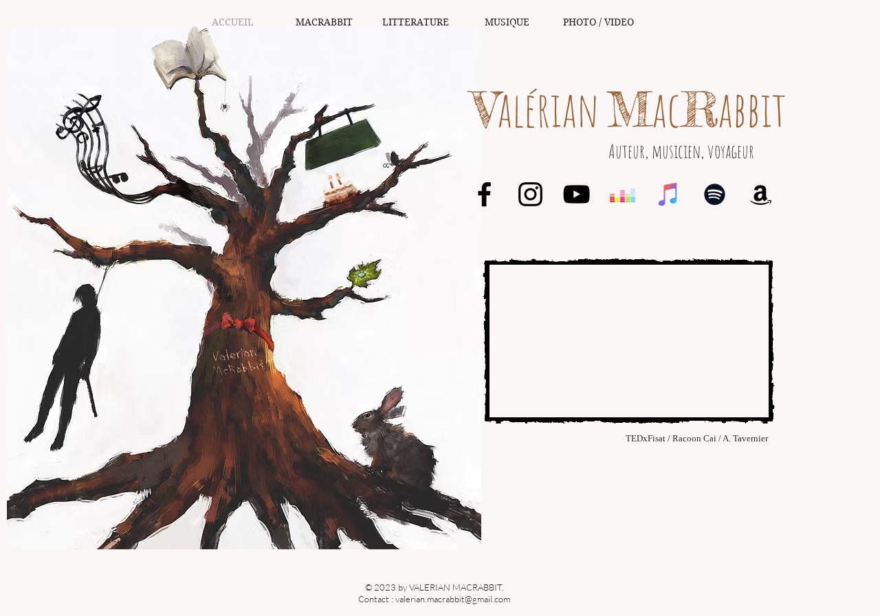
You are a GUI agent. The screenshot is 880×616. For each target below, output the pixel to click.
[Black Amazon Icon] (761, 194)
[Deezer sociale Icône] (622, 194)
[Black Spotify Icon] (714, 194)
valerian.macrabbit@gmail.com (452, 598)
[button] (324, 22)
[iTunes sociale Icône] (668, 194)
